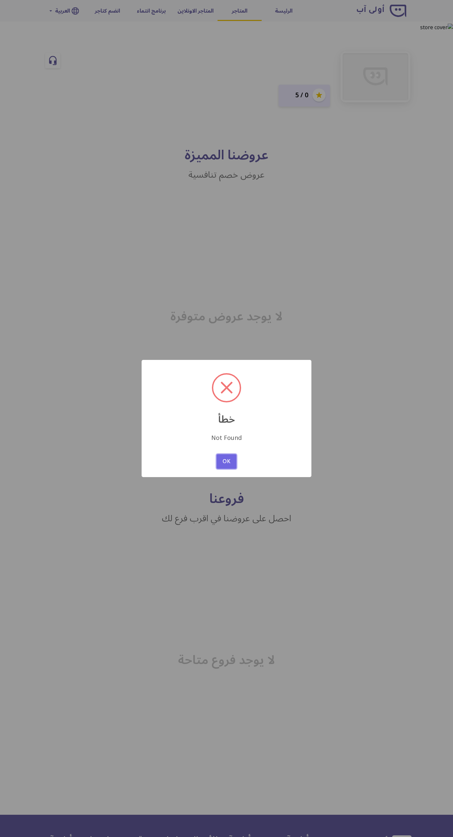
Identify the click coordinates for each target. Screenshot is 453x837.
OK (226, 461)
